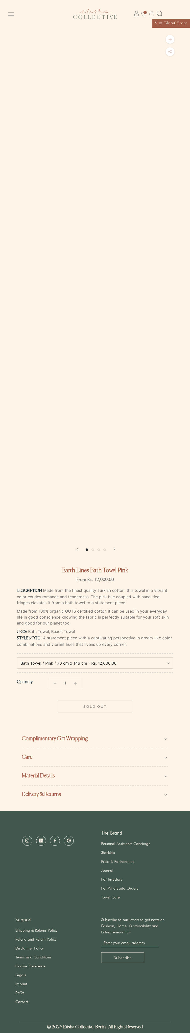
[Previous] (77, 549)
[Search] (160, 14)
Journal (107, 870)
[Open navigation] (11, 13)
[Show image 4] (104, 549)
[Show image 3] (98, 549)
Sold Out (94, 706)
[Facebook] (55, 841)
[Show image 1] (87, 549)
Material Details (38, 776)
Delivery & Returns (41, 794)
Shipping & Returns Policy (36, 930)
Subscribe (123, 957)
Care (27, 757)
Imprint (21, 983)
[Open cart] (151, 13)
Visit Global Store (171, 23)
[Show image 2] (93, 549)
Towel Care (110, 897)
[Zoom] (170, 39)
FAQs (19, 992)
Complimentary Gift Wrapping (55, 738)
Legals (20, 975)
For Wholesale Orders (119, 888)
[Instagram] (27, 841)
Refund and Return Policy (35, 939)
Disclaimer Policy (29, 948)
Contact (21, 1001)
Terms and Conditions (33, 957)
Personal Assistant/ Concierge (125, 843)
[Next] (114, 549)
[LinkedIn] (41, 841)
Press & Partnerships (117, 861)
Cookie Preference (30, 966)
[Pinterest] (69, 841)
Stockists (108, 852)
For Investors (111, 879)
